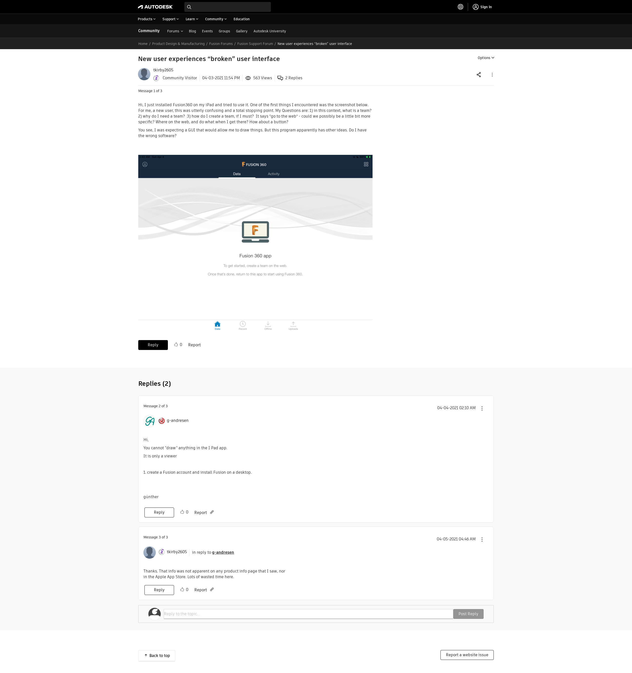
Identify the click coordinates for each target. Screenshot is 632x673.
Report (194, 345)
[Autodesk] (155, 6)
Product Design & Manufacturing (178, 43)
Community (149, 31)
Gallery (242, 31)
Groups (224, 31)
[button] (492, 74)
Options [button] (484, 57)
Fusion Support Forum (255, 43)
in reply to (213, 552)
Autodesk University (270, 31)
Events (207, 31)
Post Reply (468, 614)
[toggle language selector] (460, 7)
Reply (153, 345)
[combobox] (227, 7)
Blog (192, 31)
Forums (173, 31)
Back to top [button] (159, 655)
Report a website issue (467, 655)
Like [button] (176, 344)
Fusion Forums (221, 43)
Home (143, 43)
